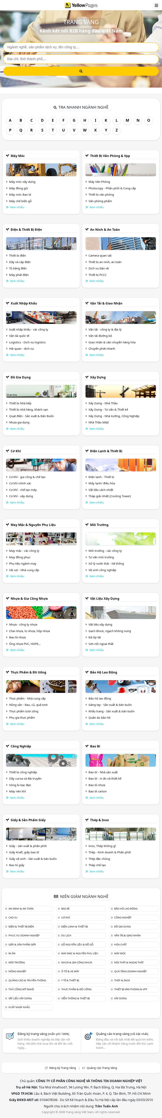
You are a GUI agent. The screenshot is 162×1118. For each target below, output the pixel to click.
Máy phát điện (19, 275)
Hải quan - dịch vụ (21, 348)
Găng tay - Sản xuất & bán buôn (110, 705)
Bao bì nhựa (17, 637)
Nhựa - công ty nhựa (23, 624)
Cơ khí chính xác (20, 483)
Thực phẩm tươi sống (23, 711)
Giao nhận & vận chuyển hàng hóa (112, 342)
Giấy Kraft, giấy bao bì (24, 852)
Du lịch (66, 935)
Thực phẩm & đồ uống (28, 672)
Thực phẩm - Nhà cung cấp (27, 698)
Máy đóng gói (18, 188)
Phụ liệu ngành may (22, 563)
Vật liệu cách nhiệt (101, 490)
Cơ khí (16, 451)
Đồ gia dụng (21, 377)
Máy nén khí (17, 791)
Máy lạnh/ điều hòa (102, 483)
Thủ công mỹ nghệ (21, 989)
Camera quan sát (100, 255)
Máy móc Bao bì (20, 194)
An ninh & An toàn (105, 229)
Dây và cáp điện (20, 262)
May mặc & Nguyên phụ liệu (33, 525)
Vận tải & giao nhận (106, 303)
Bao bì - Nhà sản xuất (103, 772)
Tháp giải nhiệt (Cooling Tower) (110, 496)
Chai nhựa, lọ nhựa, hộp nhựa (29, 631)
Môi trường (99, 525)
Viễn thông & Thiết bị (75, 998)
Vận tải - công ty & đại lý (105, 329)
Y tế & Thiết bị (70, 980)
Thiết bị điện (17, 255)
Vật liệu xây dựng (104, 598)
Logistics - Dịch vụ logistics (27, 342)
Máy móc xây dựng (22, 182)
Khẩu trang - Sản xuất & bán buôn (112, 711)
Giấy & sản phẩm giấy (28, 820)
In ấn (11, 953)
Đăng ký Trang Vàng (62, 1068)
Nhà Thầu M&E (99, 422)
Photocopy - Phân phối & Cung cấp (112, 188)
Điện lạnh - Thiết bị (101, 477)
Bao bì (95, 746)
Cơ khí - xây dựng (21, 496)
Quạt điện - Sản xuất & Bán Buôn (31, 416)
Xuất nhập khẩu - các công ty (28, 329)
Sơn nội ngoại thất (101, 644)
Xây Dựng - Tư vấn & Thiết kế (108, 409)
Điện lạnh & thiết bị (106, 451)
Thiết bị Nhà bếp (20, 403)
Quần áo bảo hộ (99, 717)
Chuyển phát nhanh (102, 348)
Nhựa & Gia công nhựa (29, 598)
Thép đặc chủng (99, 859)
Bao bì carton (98, 791)
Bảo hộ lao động (103, 672)
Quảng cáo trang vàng (122, 1034)
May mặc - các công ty (24, 551)
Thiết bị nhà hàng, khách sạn (28, 409)
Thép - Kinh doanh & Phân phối (110, 852)
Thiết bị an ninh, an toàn (105, 262)
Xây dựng (98, 377)
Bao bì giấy (16, 865)
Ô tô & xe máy (70, 971)
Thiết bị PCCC (97, 275)
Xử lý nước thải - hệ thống (106, 563)
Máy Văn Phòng (99, 182)
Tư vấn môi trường (101, 557)
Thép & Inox (99, 820)
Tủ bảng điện (18, 268)
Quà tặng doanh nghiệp (130, 971)
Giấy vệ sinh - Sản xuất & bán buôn (33, 859)
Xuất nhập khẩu (24, 303)
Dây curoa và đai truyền (25, 778)
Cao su (13, 917)
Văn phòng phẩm (100, 201)
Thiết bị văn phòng (101, 194)
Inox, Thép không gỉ (102, 846)
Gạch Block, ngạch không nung (110, 631)
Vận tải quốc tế (19, 336)
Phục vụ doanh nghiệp (24, 935)
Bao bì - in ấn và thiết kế (105, 778)
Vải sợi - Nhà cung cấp (24, 570)
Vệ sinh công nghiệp (102, 570)
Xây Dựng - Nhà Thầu (103, 403)
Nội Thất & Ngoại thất (129, 962)
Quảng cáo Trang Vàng (102, 1068)
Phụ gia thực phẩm (22, 717)
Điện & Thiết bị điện (26, 229)
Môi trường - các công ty (105, 551)
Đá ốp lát (95, 637)
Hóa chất (120, 944)
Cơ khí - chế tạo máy (23, 490)
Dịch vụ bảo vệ (99, 268)
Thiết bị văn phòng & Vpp (110, 156)
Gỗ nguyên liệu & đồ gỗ (77, 944)
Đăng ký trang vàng (43, 1034)
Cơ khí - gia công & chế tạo (27, 477)
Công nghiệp (21, 746)
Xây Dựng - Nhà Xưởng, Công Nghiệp (114, 416)
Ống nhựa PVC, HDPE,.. (25, 644)
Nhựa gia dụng (19, 422)
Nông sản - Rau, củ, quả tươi (28, 705)
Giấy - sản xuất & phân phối (28, 846)
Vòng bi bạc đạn (20, 785)
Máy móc (18, 156)
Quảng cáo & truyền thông (27, 980)
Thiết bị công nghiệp (23, 772)
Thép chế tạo (97, 865)
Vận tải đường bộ (100, 336)
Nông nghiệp (17, 971)
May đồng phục (19, 557)
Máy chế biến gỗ (20, 201)
